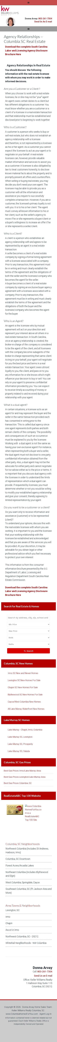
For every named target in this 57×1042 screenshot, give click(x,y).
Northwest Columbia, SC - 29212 (22, 936)
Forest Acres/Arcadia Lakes (20, 865)
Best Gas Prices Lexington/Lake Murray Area (24, 777)
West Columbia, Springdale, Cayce (23, 882)
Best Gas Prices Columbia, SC (18, 783)
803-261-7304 (45, 18)
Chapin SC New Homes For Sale (23, 687)
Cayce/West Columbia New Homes (24, 701)
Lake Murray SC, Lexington (20, 737)
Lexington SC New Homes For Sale (24, 680)
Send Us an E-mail (43, 975)
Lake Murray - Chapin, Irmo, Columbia (25, 730)
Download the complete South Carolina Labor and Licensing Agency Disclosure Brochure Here (26, 50)
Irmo (8, 917)
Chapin (9, 923)
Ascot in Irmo (12, 930)
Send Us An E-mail (43, 21)
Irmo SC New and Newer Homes (23, 673)
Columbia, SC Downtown (18, 859)
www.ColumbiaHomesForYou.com (22, 1014)
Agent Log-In (45, 1014)
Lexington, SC (12, 910)
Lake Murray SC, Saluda (19, 751)
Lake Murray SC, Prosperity (20, 744)
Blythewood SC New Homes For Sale (25, 694)
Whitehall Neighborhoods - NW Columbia (26, 943)
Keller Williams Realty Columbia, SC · (28, 1010)
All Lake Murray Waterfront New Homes (26, 709)
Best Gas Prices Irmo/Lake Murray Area (22, 770)
